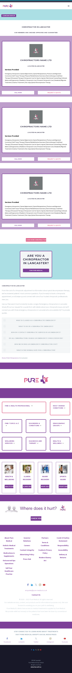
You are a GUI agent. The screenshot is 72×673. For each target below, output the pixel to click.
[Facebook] (31, 649)
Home (4, 358)
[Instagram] (38, 649)
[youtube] (44, 585)
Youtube (65, 642)
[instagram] (40, 585)
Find (7, 358)
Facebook (7, 642)
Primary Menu (68, 6)
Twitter (36, 642)
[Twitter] (36, 649)
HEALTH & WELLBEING (9, 486)
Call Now (18, 92)
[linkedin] (32, 585)
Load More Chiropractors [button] (36, 240)
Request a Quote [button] (54, 92)
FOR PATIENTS (21, 11)
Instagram (50, 642)
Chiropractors (14, 358)
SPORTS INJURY (63, 486)
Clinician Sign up (9, 15)
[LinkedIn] (33, 649)
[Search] (43, 11)
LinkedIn (22, 642)
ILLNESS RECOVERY (27, 486)
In (20, 358)
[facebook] (28, 585)
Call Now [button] (18, 159)
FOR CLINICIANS (34, 11)
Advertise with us (36, 667)
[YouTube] (40, 649)
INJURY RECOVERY (45, 486)
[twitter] (36, 585)
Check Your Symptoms (36, 518)
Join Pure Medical (36, 270)
